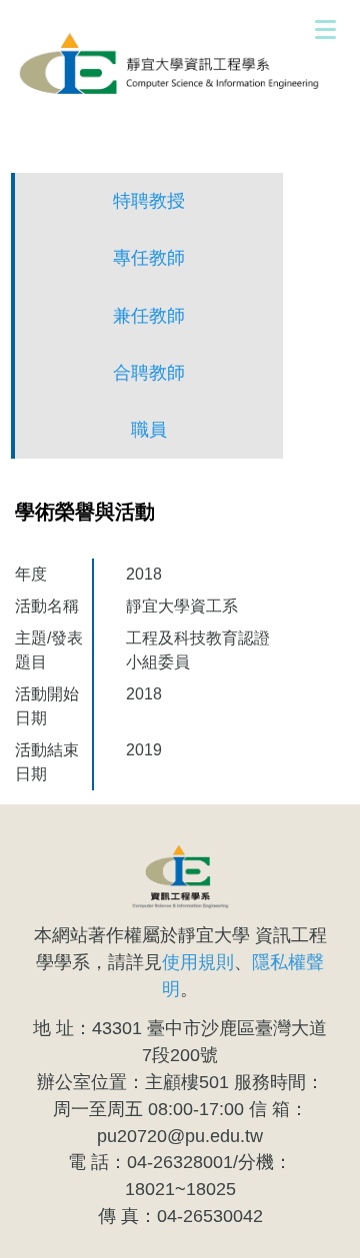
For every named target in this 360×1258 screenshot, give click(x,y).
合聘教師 (149, 373)
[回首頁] (180, 65)
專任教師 (149, 258)
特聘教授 (149, 201)
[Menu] (325, 29)
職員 (149, 430)
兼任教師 (149, 316)
